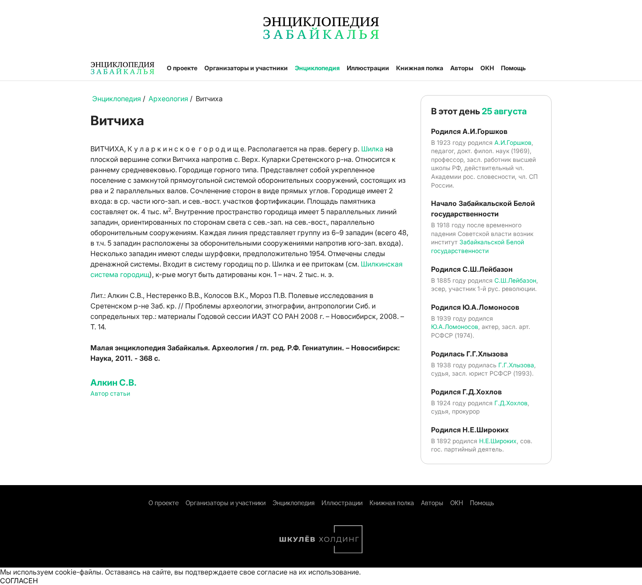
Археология (168, 98)
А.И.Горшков (513, 142)
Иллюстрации (368, 68)
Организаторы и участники (246, 68)
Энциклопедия (317, 68)
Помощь (513, 68)
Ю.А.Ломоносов (454, 326)
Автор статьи (110, 393)
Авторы (461, 68)
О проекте (182, 68)
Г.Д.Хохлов (511, 403)
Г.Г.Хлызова (516, 365)
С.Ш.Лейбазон (515, 280)
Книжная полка (419, 68)
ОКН (487, 68)
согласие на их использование (308, 572)
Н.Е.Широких (498, 441)
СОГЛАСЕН (19, 581)
